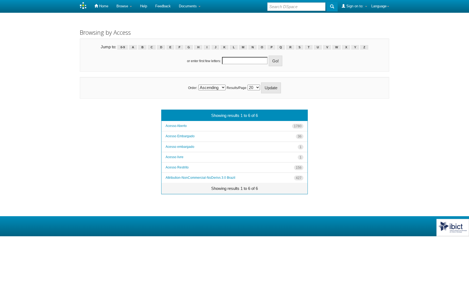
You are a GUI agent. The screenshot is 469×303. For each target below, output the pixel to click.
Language (378, 6)
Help (143, 6)
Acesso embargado (180, 147)
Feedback (163, 6)
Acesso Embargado (180, 136)
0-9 (123, 47)
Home (103, 6)
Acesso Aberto (176, 126)
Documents (188, 6)
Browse (122, 6)
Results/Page (236, 88)
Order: (192, 88)
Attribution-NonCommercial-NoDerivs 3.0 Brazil (200, 178)
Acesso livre (174, 157)
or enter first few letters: (204, 61)
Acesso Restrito (177, 167)
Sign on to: (355, 6)
